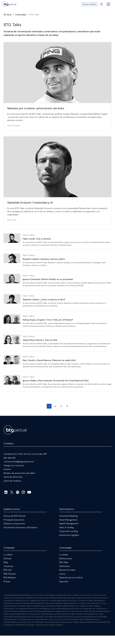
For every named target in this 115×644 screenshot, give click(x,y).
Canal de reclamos (12, 480)
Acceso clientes (89, 4)
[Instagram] (23, 492)
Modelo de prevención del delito (19, 473)
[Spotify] (17, 492)
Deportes (63, 581)
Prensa (7, 581)
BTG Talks (63, 562)
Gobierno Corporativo (14, 523)
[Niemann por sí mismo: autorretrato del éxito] (57, 86)
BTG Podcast (10, 573)
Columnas (8, 566)
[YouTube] (29, 492)
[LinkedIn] (6, 492)
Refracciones (65, 558)
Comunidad (20, 14)
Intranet (7, 469)
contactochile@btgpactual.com (19, 461)
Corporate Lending (68, 531)
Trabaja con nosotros (14, 465)
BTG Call (7, 570)
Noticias (7, 558)
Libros (62, 573)
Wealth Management (68, 523)
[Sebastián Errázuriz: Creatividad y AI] (57, 180)
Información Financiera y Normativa (20, 527)
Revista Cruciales (67, 570)
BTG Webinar (10, 577)
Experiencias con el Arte (71, 577)
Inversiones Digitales (69, 535)
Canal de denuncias (13, 476)
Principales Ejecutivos (14, 519)
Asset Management (68, 519)
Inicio (9, 14)
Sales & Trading (66, 527)
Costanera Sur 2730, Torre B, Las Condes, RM (25, 454)
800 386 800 (10, 457)
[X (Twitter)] (11, 492)
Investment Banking (68, 516)
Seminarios (64, 566)
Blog (6, 562)
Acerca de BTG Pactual (14, 516)
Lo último (8, 554)
